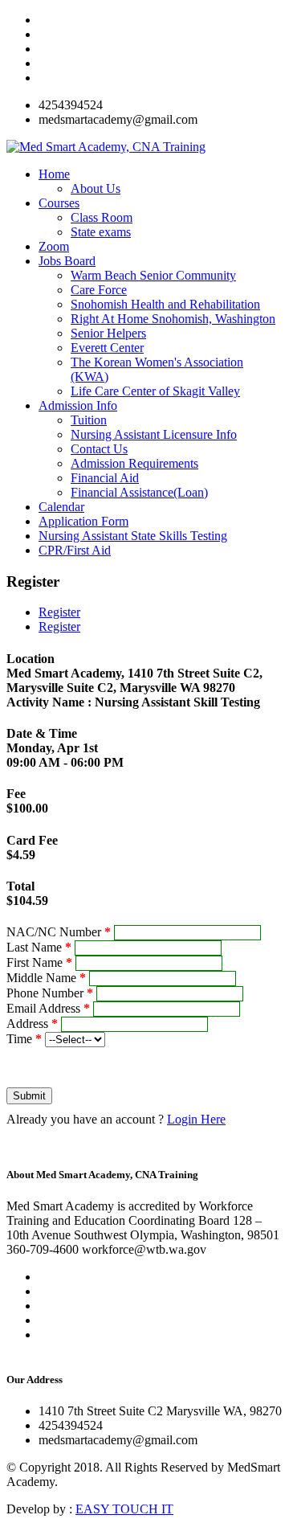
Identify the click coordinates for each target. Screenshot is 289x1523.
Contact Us (99, 449)
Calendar (61, 507)
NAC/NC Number (58, 932)
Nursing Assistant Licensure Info (154, 434)
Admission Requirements (134, 463)
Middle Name (46, 978)
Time (24, 1039)
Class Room (101, 217)
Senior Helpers (108, 333)
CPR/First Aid (75, 550)
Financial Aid (105, 478)
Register (59, 612)
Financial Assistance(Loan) (139, 492)
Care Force (99, 290)
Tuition (89, 420)
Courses (59, 203)
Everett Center (107, 347)
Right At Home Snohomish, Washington (173, 318)
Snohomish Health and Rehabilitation (165, 304)
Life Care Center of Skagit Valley (155, 391)
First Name (39, 962)
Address (32, 1023)
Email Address (48, 1008)
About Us (95, 188)
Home (54, 174)
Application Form (83, 521)
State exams (101, 232)
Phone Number (49, 993)
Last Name (38, 947)
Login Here (196, 1119)
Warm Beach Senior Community (153, 275)
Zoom (54, 246)
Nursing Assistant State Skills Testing (133, 535)
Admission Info (78, 405)
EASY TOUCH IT (124, 1509)
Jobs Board (67, 261)
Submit (29, 1096)
